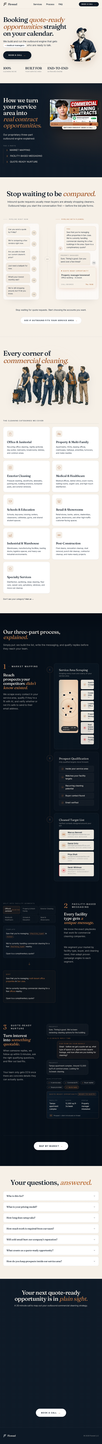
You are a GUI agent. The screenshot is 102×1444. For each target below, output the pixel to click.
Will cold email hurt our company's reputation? (32, 1239)
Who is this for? (15, 1195)
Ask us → (29, 599)
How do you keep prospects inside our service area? (34, 1261)
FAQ (61, 4)
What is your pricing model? (22, 1206)
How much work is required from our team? (30, 1228)
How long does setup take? (21, 1217)
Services (37, 4)
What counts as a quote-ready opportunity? (30, 1250)
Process (50, 4)
